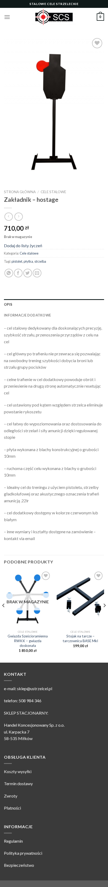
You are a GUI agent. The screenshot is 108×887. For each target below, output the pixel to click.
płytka (28, 261)
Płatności (12, 807)
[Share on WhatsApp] (8, 273)
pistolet (17, 261)
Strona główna (20, 192)
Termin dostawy (18, 783)
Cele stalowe (53, 192)
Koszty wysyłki (17, 771)
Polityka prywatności (23, 853)
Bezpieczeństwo (19, 865)
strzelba (40, 261)
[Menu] (7, 16)
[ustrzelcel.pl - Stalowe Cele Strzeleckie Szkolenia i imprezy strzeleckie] (54, 17)
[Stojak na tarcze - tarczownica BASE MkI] (80, 598)
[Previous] (3, 616)
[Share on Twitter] (27, 273)
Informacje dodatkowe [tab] (27, 315)
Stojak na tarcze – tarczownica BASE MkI (80, 638)
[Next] (104, 616)
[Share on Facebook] (18, 273)
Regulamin (13, 840)
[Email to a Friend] (37, 273)
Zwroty (10, 795)
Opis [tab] (8, 304)
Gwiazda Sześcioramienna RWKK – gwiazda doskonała (28, 640)
